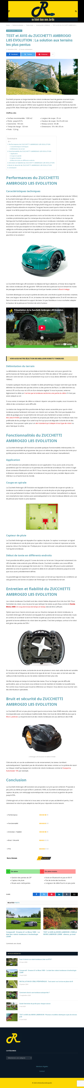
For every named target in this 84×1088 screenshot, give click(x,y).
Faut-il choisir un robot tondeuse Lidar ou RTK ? (35, 959)
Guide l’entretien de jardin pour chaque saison (35, 1003)
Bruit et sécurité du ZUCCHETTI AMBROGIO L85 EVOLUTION (30, 165)
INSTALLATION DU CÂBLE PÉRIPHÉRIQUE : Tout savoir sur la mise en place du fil (46, 981)
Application (14, 154)
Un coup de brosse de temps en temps (31, 607)
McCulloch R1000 (12, 418)
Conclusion (12, 168)
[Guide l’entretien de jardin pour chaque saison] (12, 1006)
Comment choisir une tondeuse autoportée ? (34, 992)
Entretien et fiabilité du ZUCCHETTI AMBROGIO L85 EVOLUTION (31, 163)
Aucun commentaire (26, 49)
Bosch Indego (64, 289)
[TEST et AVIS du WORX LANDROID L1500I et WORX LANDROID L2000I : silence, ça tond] (60, 918)
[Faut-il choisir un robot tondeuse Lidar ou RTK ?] (12, 962)
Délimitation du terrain (18, 149)
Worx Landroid (12, 717)
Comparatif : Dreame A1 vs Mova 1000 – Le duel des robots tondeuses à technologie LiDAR (23, 934)
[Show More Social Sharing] (53, 54)
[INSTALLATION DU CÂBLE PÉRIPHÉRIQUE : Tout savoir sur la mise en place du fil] (12, 984)
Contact (42, 1071)
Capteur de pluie (16, 158)
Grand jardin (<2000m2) (14, 30)
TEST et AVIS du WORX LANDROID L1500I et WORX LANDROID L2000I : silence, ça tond (60, 933)
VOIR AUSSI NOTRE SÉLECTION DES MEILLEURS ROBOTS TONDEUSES (37, 358)
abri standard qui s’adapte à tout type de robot (53, 423)
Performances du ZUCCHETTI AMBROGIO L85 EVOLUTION (29, 144)
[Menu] (8, 11)
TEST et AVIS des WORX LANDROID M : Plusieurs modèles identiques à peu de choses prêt (48, 1016)
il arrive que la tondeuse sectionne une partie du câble (45, 393)
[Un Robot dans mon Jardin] (43, 11)
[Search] (76, 11)
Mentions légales (42, 1066)
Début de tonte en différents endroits (23, 160)
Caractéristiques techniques (19, 147)
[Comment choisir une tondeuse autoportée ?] (12, 995)
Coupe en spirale (16, 156)
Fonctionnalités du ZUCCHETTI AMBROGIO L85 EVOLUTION (30, 151)
